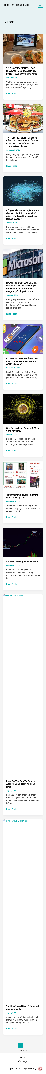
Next (23, 1050)
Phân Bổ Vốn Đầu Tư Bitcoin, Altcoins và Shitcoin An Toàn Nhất (20, 784)
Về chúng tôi (23, 1062)
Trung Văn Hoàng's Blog (16, 5)
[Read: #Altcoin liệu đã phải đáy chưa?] (23, 542)
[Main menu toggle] (40, 5)
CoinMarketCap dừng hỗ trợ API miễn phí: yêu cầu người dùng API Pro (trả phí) (22, 361)
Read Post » (11, 93)
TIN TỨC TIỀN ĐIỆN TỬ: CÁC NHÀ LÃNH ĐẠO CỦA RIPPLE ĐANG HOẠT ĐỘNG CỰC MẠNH (22, 71)
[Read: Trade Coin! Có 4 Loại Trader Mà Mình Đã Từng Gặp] (23, 475)
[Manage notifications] (40, 1069)
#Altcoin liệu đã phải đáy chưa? (22, 561)
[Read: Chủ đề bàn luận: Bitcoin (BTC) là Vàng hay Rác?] (23, 408)
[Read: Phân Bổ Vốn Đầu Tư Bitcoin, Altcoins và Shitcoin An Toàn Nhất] (23, 685)
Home (23, 1057)
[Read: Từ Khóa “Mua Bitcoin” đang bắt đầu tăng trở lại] (23, 910)
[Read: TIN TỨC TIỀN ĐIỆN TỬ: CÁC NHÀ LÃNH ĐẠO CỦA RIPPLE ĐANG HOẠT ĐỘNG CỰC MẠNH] (23, 49)
